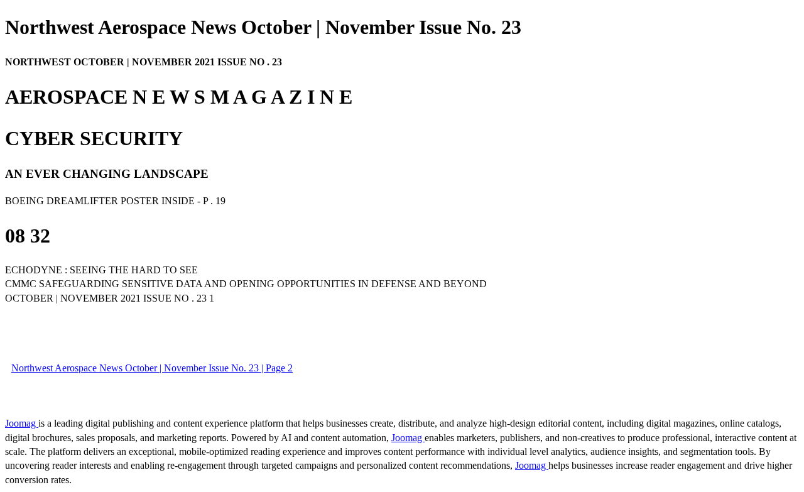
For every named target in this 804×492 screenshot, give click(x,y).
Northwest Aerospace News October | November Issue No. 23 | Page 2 (152, 368)
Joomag (21, 423)
